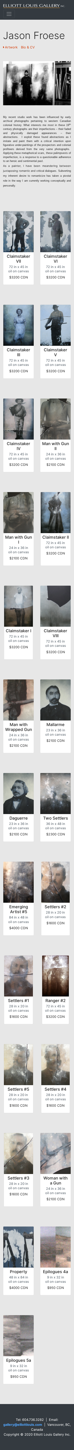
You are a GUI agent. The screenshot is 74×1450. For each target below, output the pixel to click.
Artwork (11, 47)
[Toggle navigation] (9, 14)
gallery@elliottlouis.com (22, 1425)
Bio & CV (28, 47)
